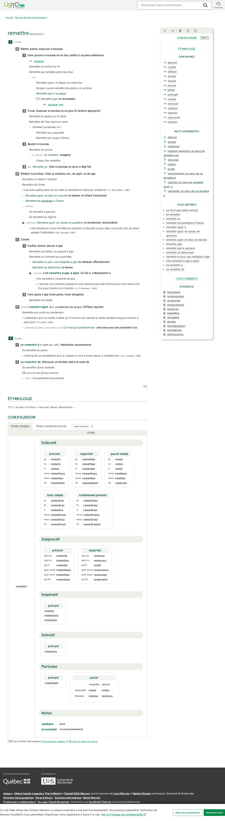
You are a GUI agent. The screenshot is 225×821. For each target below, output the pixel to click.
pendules (46, 200)
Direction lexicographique (18, 797)
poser (171, 169)
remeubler (173, 317)
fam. (41, 155)
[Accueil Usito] (10, 5)
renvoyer (173, 103)
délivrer (172, 137)
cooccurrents (187, 278)
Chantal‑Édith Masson (77, 793)
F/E (38, 99)
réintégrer (174, 146)
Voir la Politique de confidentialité (122, 814)
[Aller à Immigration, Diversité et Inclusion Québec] (16, 783)
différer (172, 71)
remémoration (175, 296)
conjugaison (187, 38)
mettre (172, 164)
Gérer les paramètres (187, 812)
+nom (44, 344)
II (10, 338)
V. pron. (18, 338)
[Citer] (164, 30)
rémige (171, 321)
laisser (172, 81)
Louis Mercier (121, 793)
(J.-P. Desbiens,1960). (87, 288)
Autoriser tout (214, 812)
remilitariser (174, 330)
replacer (39, 61)
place (62, 93)
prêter (171, 90)
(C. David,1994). (45, 322)
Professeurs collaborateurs (19, 802)
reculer (172, 99)
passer (172, 85)
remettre (173, 313)
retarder (172, 122)
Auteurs (7, 793)
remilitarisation (176, 326)
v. (44, 34)
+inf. (55, 344)
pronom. (29, 206)
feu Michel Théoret (100, 802)
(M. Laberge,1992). (66, 232)
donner (172, 76)
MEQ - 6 (205, 38)
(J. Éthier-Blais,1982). (119, 190)
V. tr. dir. (17, 42)
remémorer (174, 300)
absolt (28, 378)
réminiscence (175, 334)
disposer (173, 160)
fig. (34, 77)
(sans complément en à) (50, 327)
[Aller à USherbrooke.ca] (57, 783)
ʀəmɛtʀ (36, 34)
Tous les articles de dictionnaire (30, 17)
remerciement (175, 305)
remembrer (174, 292)
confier (172, 67)
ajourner (172, 62)
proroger (173, 94)
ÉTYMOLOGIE (20, 399)
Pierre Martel (53, 793)
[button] (218, 5)
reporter (173, 113)
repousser (174, 117)
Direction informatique (68, 797)
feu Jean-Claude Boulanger (53, 802)
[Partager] (172, 30)
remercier (173, 309)
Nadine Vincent (141, 793)
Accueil (9, 17)
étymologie (186, 48)
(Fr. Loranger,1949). (131, 356)
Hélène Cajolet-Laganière (29, 793)
